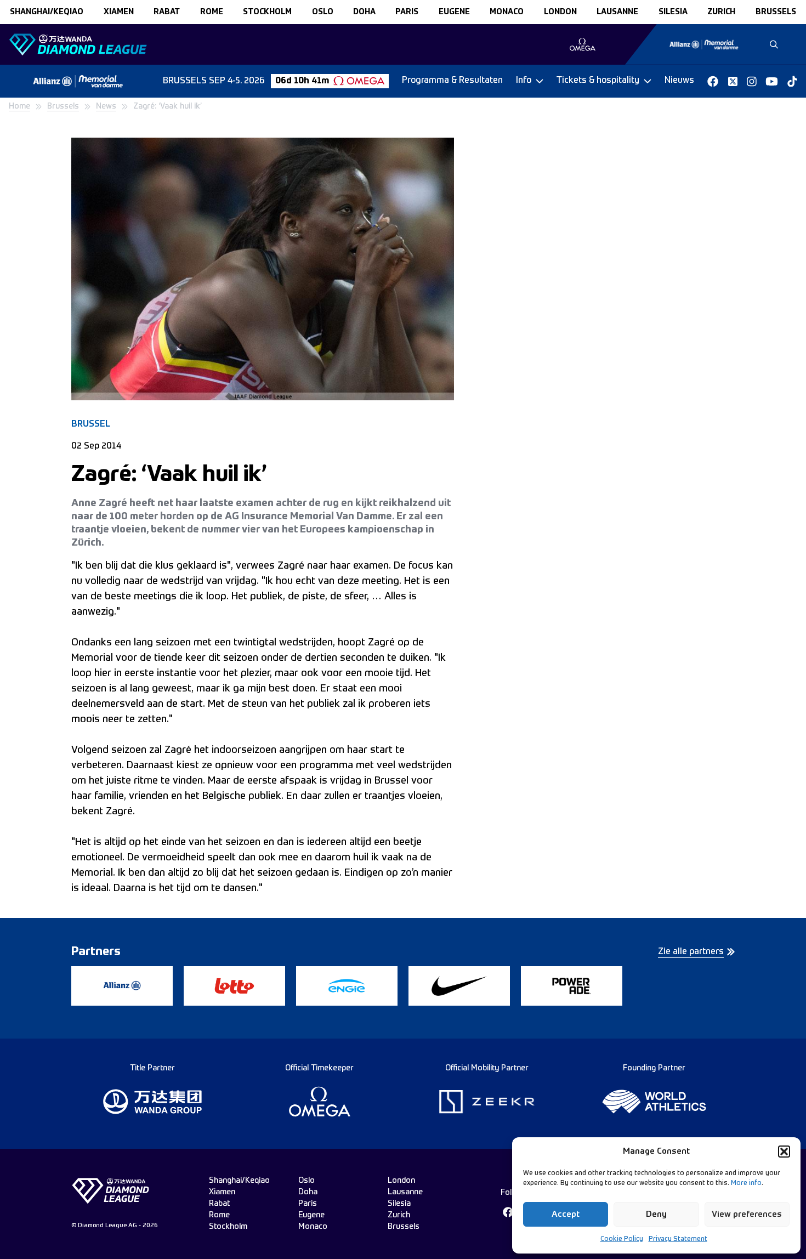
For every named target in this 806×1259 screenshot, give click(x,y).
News (106, 106)
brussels (776, 12)
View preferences (747, 1214)
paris (406, 12)
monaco (507, 12)
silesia (673, 12)
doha (364, 12)
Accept (566, 1214)
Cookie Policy (621, 1239)
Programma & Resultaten (452, 80)
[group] (582, 44)
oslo (322, 12)
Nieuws (679, 80)
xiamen (119, 12)
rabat (167, 12)
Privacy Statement (678, 1239)
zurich (721, 12)
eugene (454, 12)
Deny (656, 1214)
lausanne (617, 12)
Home (19, 106)
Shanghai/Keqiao (46, 12)
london (560, 12)
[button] (784, 1151)
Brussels (63, 106)
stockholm (267, 12)
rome (211, 12)
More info (746, 1183)
